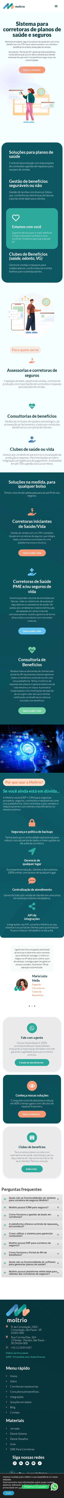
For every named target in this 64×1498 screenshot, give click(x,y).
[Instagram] (15, 1463)
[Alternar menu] (56, 6)
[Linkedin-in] (21, 1463)
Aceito (8, 1493)
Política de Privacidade (17, 1353)
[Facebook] (33, 1463)
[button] (29, 1006)
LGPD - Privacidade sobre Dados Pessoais (25, 1357)
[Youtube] (27, 1463)
